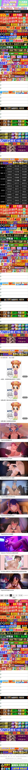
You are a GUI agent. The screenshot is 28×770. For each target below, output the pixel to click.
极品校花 (9, 203)
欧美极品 (17, 169)
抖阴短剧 (17, 203)
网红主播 (17, 166)
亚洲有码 (9, 169)
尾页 (14, 597)
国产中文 (9, 200)
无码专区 (3, 196)
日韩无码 (24, 203)
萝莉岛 (24, 191)
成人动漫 (24, 169)
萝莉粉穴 (17, 197)
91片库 (9, 191)
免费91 (17, 194)
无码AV (3, 190)
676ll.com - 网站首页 (13, 12)
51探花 (24, 189)
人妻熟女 (9, 174)
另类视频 (24, 174)
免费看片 (9, 194)
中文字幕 (17, 171)
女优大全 (17, 191)
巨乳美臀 (24, 171)
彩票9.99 (9, 186)
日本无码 (24, 166)
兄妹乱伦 (17, 200)
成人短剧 (24, 200)
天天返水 (24, 186)
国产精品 (9, 166)
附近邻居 (9, 177)
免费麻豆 (9, 197)
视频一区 (3, 167)
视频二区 (3, 173)
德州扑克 (24, 183)
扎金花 (17, 186)
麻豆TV (17, 189)
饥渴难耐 (17, 177)
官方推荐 (3, 184)
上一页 (6, 595)
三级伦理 (9, 171)
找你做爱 (24, 177)
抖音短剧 (9, 189)
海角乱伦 (24, 194)
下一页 (20, 595)
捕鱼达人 (9, 183)
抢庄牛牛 (17, 183)
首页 (2, 595)
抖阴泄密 (24, 197)
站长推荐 (3, 179)
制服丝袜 (17, 174)
